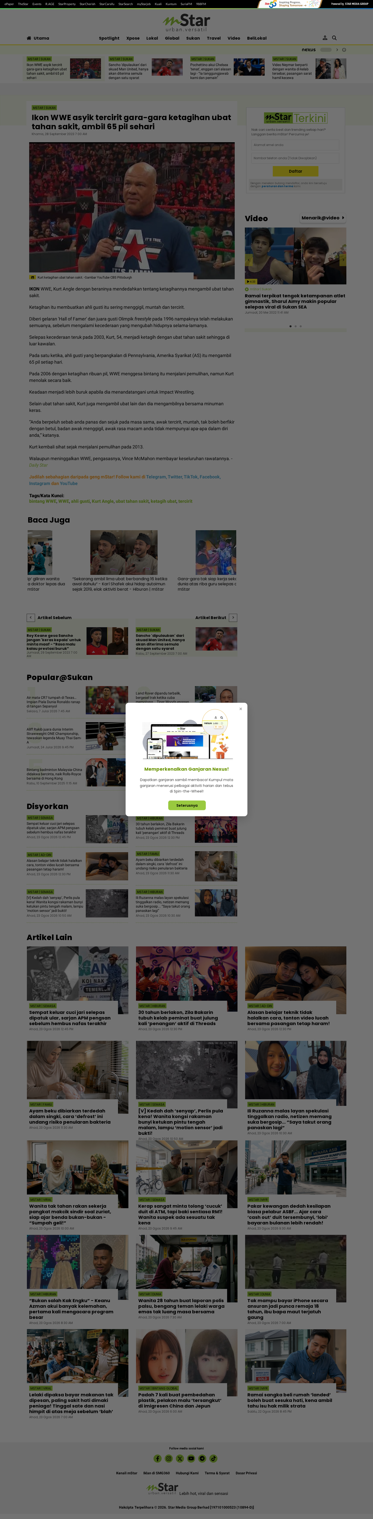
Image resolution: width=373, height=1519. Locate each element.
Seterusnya (187, 805)
